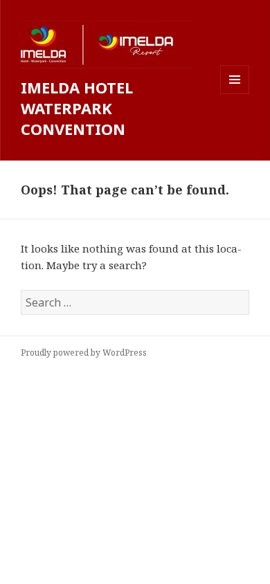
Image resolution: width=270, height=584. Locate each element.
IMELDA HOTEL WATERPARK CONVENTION (77, 108)
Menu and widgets (235, 93)
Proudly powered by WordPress (84, 352)
